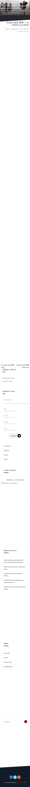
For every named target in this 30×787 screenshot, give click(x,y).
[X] (6, 270)
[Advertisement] (13, 281)
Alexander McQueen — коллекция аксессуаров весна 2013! (18, 330)
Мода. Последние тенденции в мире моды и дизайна (14, 6)
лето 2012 (6, 381)
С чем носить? (7, 446)
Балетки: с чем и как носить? (18, 348)
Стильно (6, 455)
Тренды (5, 459)
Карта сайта (7, 653)
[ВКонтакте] (2, 270)
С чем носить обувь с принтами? (6, 348)
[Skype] (10, 270)
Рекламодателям (8, 666)
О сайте (6, 657)
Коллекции (6, 450)
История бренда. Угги (6, 327)
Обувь (12, 378)
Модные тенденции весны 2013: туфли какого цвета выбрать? (17, 310)
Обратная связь (8, 662)
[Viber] (8, 270)
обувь (10, 381)
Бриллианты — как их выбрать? (15, 479)
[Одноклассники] (4, 270)
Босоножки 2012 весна (5, 308)
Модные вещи (6, 378)
